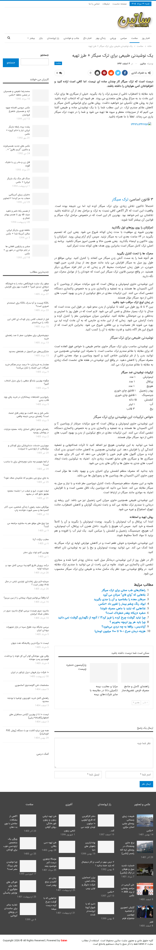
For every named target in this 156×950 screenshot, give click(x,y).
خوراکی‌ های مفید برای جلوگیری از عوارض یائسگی (10, 887)
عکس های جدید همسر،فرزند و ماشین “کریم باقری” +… (16, 147)
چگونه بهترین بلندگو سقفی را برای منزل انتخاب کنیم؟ (26, 382)
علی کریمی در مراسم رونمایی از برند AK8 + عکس (127, 890)
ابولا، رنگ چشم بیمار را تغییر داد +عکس (122, 604)
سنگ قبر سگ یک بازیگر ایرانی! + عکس (18, 180)
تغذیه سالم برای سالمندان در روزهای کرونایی (10, 910)
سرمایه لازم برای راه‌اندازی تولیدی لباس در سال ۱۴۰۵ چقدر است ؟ (27, 583)
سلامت (134, 38)
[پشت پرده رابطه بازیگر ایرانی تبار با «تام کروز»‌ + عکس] (40, 131)
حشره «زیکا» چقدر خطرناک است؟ (126, 613)
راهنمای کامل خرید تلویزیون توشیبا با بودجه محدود (28, 699)
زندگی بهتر (101, 38)
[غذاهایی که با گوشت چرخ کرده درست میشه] (67, 902)
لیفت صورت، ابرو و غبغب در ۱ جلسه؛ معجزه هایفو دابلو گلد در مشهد (28, 492)
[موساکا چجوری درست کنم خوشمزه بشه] (67, 863)
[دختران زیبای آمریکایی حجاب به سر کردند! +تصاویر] (40, 199)
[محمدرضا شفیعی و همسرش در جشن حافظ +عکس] (40, 96)
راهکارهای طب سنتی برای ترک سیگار (124, 590)
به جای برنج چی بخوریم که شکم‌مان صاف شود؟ (26, 478)
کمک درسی (43, 754)
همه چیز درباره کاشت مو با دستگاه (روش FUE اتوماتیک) (27, 732)
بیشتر (32, 38)
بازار (41, 38)
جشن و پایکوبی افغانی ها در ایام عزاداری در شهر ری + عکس (16, 250)
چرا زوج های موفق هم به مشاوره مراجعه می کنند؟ (28, 524)
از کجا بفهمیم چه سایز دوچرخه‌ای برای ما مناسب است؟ (26, 463)
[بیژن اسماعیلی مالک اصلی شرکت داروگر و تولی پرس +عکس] (106, 882)
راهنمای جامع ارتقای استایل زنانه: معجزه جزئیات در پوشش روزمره (26, 430)
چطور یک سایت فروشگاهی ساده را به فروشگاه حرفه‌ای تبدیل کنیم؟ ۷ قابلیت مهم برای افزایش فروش (27, 287)
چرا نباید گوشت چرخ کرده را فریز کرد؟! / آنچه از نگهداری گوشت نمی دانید (102, 617)
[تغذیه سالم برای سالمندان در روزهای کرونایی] (28, 909)
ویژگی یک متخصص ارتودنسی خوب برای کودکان (10, 844)
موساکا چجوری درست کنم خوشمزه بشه (49, 862)
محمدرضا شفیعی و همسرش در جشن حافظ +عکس (16, 93)
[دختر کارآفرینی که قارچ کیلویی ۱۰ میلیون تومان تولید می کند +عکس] (106, 820)
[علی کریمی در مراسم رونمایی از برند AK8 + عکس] (145, 889)
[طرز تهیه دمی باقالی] (67, 847)
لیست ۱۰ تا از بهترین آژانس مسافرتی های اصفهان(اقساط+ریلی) (29, 716)
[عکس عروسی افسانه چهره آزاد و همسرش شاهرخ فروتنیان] (40, 112)
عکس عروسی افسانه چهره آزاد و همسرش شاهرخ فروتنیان (18, 111)
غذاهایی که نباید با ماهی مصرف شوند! (123, 608)
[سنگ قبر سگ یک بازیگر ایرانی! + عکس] (40, 183)
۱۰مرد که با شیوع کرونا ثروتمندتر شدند (90, 909)
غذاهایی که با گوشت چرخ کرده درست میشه (50, 903)
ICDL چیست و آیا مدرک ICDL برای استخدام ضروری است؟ (28, 304)
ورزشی (113, 38)
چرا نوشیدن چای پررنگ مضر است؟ (11, 865)
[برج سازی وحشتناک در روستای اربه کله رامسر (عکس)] (145, 847)
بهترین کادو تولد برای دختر (36, 552)
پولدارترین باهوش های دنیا (89, 846)
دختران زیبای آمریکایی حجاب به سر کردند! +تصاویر (16, 196)
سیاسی (123, 38)
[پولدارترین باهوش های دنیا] (106, 847)
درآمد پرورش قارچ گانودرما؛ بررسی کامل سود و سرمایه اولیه (27, 567)
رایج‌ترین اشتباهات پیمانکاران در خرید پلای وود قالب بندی (26, 398)
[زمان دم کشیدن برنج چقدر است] (67, 882)
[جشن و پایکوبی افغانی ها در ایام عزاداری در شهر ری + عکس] (40, 251)
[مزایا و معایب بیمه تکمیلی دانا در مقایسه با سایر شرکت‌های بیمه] (104, 673)
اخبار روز (146, 38)
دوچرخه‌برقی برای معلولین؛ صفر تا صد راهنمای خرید (27, 337)
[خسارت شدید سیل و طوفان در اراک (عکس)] (145, 870)
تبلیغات (106, 4)
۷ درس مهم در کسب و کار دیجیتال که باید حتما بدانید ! (97, 863)
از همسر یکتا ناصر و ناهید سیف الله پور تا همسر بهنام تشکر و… (17, 214)
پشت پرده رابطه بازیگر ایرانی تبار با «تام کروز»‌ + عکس (18, 130)
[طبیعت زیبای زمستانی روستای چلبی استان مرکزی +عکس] (145, 820)
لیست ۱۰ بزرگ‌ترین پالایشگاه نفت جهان (30, 643)
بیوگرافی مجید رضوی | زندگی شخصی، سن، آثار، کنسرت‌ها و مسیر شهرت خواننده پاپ (26, 508)
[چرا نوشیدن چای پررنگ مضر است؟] (28, 866)
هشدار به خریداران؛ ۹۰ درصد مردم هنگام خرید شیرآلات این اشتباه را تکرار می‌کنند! (27, 366)
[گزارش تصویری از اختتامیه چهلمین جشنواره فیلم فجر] (145, 912)
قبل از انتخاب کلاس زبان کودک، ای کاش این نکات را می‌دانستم (28, 320)
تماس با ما (94, 4)
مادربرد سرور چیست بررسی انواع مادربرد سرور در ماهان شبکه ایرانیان (26, 612)
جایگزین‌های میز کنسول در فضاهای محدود (29, 351)
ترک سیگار (120, 199)
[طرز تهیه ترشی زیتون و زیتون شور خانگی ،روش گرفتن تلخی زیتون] (67, 820)
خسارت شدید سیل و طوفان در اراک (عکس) (127, 869)
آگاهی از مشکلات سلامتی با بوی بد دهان (10, 821)
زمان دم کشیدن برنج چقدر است (50, 881)
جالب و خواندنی (71, 38)
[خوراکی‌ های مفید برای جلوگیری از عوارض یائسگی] (28, 886)
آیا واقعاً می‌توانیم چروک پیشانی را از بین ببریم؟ (26, 598)
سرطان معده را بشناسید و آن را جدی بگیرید (120, 599)
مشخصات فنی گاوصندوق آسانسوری (32, 685)
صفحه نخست (119, 4)
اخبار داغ (87, 38)
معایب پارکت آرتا (41, 539)
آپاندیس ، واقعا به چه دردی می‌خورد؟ (124, 626)
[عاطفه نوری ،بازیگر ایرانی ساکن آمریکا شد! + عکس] (40, 234)
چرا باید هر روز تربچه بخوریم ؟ (128, 622)
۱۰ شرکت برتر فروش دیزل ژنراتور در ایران (30, 672)
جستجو (45, 55)
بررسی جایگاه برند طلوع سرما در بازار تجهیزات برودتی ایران (27, 628)
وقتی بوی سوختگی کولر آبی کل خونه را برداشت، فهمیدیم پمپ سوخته (26, 657)
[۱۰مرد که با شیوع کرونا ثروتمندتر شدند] (106, 908)
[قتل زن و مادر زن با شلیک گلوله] (40, 166)
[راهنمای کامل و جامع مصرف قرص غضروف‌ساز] (135, 673)
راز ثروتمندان (53, 38)
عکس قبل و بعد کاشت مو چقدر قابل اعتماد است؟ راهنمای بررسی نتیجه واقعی (28, 414)
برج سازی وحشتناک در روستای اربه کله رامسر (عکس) (127, 848)
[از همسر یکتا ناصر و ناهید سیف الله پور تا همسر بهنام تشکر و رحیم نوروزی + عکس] (40, 215)
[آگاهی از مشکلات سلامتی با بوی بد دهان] (28, 820)
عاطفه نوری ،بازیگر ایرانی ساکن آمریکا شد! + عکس (18, 232)
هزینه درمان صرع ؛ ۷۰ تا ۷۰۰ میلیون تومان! (120, 631)
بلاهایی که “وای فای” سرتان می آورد (124, 595)
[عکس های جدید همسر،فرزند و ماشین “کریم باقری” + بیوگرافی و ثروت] (40, 150)
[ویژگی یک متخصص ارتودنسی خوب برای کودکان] (28, 843)
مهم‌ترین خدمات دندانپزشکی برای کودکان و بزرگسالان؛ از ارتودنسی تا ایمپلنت (28, 447)
